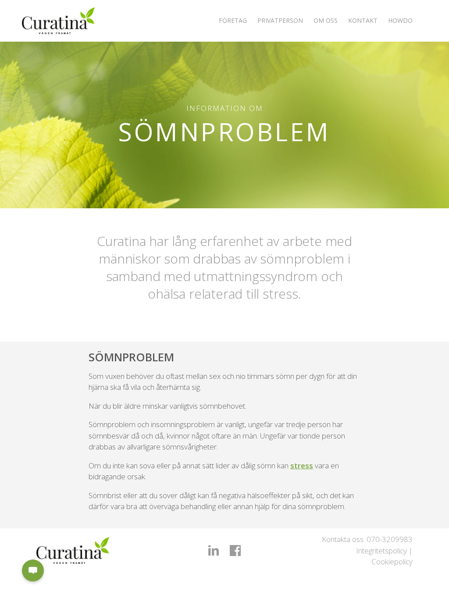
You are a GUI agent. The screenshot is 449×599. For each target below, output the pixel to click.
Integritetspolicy (381, 551)
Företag (233, 20)
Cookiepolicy (392, 561)
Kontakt (363, 20)
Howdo (400, 20)
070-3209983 (390, 539)
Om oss (326, 20)
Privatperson (280, 20)
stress (301, 465)
